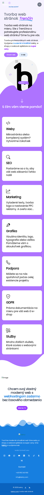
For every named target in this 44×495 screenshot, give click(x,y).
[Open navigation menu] (39, 4)
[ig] (5, 456)
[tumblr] (39, 456)
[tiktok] (34, 456)
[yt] (19, 456)
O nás (23, 55)
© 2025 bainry (18, 487)
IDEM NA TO (22, 408)
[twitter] (29, 456)
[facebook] (9, 456)
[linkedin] (24, 456)
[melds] (22, 461)
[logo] (5, 4)
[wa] (14, 456)
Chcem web (11, 55)
